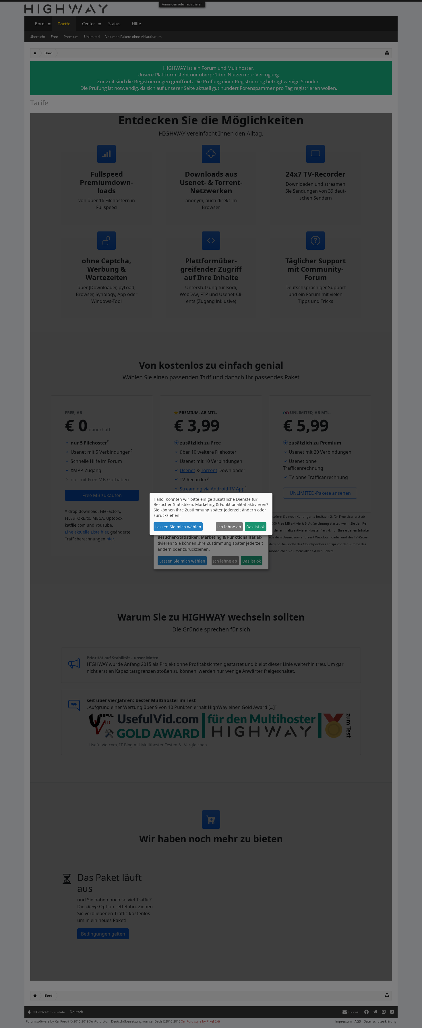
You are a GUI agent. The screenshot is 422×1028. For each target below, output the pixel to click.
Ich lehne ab (229, 527)
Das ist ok (255, 527)
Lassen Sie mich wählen (178, 527)
